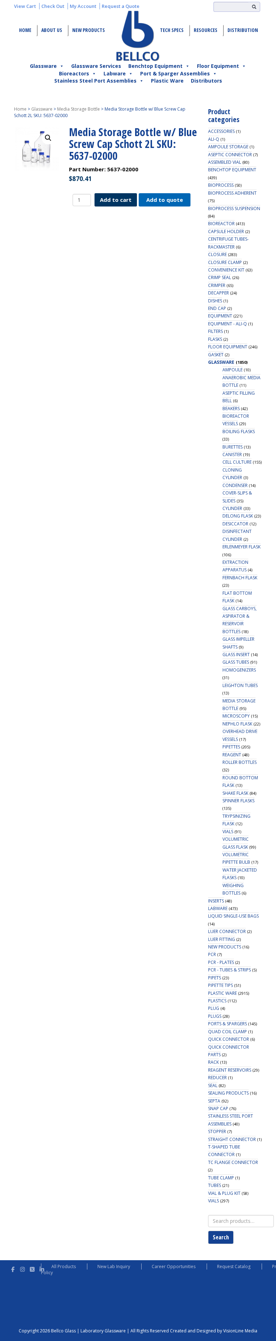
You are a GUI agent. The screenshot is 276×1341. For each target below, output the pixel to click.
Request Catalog (233, 1266)
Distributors (206, 80)
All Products (63, 1266)
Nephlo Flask (237, 724)
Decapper (218, 293)
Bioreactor (221, 224)
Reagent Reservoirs (229, 1070)
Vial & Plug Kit (224, 1193)
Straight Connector (232, 1139)
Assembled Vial (224, 162)
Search (221, 1237)
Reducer (217, 1078)
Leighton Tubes (240, 685)
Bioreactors (74, 73)
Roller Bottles (239, 762)
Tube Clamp (221, 1178)
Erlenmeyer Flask (241, 547)
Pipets (214, 978)
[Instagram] (22, 1268)
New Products (88, 30)
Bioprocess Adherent (232, 193)
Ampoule (232, 370)
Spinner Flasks (238, 801)
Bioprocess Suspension (234, 208)
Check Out (52, 6)
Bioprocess (221, 185)
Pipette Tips (220, 985)
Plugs (214, 1016)
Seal (212, 1085)
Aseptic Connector (230, 155)
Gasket (216, 355)
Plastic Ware (167, 80)
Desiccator (235, 524)
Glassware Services (96, 65)
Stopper (217, 1131)
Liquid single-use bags (233, 916)
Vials (227, 832)
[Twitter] (32, 1268)
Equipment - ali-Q (227, 324)
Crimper (216, 285)
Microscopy (236, 716)
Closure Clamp (225, 262)
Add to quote (164, 199)
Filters (215, 331)
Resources (205, 30)
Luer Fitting (221, 939)
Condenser (235, 485)
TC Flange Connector (233, 1162)
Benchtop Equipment (155, 65)
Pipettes (231, 747)
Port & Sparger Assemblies (175, 73)
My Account (83, 6)
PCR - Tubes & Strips (229, 970)
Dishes (215, 301)
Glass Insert (236, 654)
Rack (213, 1062)
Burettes (232, 447)
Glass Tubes (235, 662)
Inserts (216, 901)
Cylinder (232, 508)
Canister (232, 454)
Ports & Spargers (227, 1024)
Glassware (43, 65)
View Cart (25, 6)
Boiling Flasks (238, 431)
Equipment (220, 316)
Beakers (231, 408)
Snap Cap (218, 1108)
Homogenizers (239, 670)
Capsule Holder (226, 231)
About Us (51, 30)
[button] (48, 137)
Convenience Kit (226, 270)
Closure (217, 254)
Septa (214, 1101)
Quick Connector (228, 1039)
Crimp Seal (219, 277)
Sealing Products (228, 1093)
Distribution (242, 30)
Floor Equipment (218, 65)
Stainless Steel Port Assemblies (95, 80)
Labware (115, 73)
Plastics (217, 1001)
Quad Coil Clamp (227, 1032)
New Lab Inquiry (113, 1266)
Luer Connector (227, 931)
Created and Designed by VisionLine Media (213, 1331)
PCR (212, 954)
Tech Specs (172, 30)
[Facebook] (13, 1268)
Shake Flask (235, 793)
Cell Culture (237, 462)
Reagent (231, 755)
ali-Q (213, 139)
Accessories (221, 131)
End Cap (217, 308)
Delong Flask (237, 516)
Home (25, 30)
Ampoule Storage (228, 147)
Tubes (214, 1185)
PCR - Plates (221, 962)
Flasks (215, 339)
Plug (213, 1008)
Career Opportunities (174, 1266)
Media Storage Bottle (78, 109)
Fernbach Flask (239, 578)
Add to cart (116, 199)
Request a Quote (120, 6)
